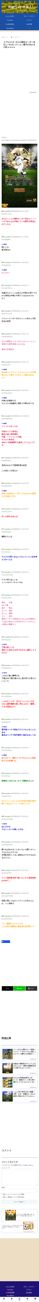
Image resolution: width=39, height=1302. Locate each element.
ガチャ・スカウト (28, 1286)
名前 (3, 1187)
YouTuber (10, 1290)
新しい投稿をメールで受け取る (13, 1197)
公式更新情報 (10, 1292)
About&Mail (10, 1295)
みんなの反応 (10, 1286)
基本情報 (29, 1292)
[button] (31, 988)
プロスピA (6, 941)
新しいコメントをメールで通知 (13, 1194)
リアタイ (29, 1290)
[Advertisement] (19, 70)
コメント (6, 1168)
